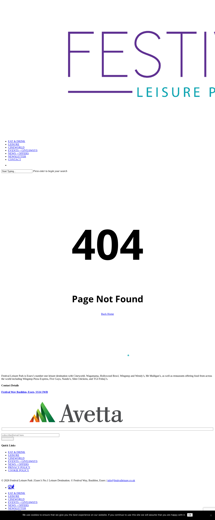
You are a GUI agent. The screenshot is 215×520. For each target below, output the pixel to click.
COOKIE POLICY (18, 470)
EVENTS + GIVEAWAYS (22, 461)
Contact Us (14, 411)
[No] (210, 515)
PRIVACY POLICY (19, 467)
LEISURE (13, 455)
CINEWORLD (16, 458)
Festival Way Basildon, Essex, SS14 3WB (24, 392)
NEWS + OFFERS (18, 464)
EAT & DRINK (16, 452)
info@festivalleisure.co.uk (121, 480)
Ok (189, 515)
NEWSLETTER (17, 508)
